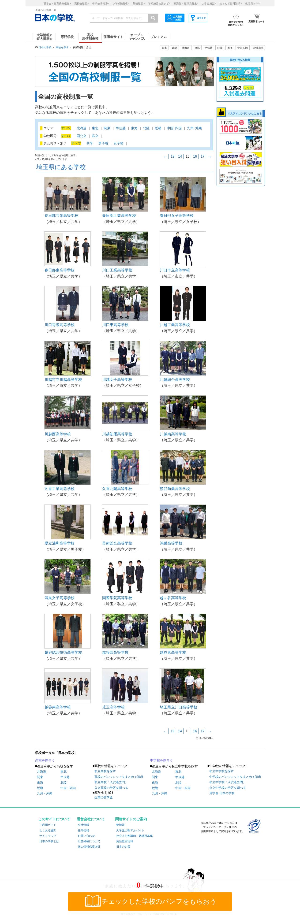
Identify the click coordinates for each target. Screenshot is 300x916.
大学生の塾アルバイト (130, 830)
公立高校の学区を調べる (111, 788)
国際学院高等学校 (117, 598)
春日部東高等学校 (60, 270)
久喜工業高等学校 (60, 489)
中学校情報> (100, 3)
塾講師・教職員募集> (186, 3)
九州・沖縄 (44, 793)
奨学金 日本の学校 (222, 793)
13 (172, 156)
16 (195, 156)
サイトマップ (47, 836)
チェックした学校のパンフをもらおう (159, 901)
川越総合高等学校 (175, 380)
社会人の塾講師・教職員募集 (134, 836)
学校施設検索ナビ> (159, 3)
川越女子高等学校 (117, 380)
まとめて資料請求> (231, 3)
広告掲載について (89, 841)
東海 (40, 782)
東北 (63, 771)
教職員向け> (252, 3)
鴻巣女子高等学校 (60, 598)
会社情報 (83, 825)
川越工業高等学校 (175, 325)
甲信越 (65, 777)
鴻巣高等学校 (171, 543)
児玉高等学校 (113, 707)
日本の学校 (44, 47)
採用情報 (83, 830)
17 (202, 156)
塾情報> (139, 3)
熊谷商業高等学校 (175, 489)
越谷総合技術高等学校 (63, 652)
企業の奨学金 (103, 797)
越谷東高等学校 (173, 652)
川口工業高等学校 (117, 270)
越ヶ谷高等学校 (173, 598)
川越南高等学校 (173, 434)
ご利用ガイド (47, 825)
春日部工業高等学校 (119, 216)
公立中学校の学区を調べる (227, 788)
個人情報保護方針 (89, 846)
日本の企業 (123, 846)
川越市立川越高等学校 (63, 380)
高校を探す (62, 47)
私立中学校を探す (221, 771)
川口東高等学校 (115, 325)
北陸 (63, 782)
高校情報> (81, 3)
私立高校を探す (105, 771)
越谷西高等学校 (115, 652)
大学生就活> (209, 3)
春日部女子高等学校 (177, 216)
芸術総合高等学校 (117, 543)
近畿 (40, 788)
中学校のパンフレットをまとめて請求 (235, 777)
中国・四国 (68, 788)
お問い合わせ (86, 836)
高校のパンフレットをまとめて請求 (118, 777)
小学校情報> (120, 3)
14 (180, 156)
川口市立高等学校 (175, 270)
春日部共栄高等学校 (61, 216)
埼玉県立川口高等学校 (178, 707)
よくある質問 (47, 830)
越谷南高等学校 (58, 707)
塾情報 (120, 825)
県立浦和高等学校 (60, 543)
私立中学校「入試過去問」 (227, 782)
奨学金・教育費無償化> (57, 3)
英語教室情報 (124, 841)
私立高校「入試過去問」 (111, 782)
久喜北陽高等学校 (117, 489)
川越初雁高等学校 (117, 434)
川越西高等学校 (58, 434)
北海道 (186, 47)
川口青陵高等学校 (60, 325)
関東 (40, 777)
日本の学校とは (49, 841)
